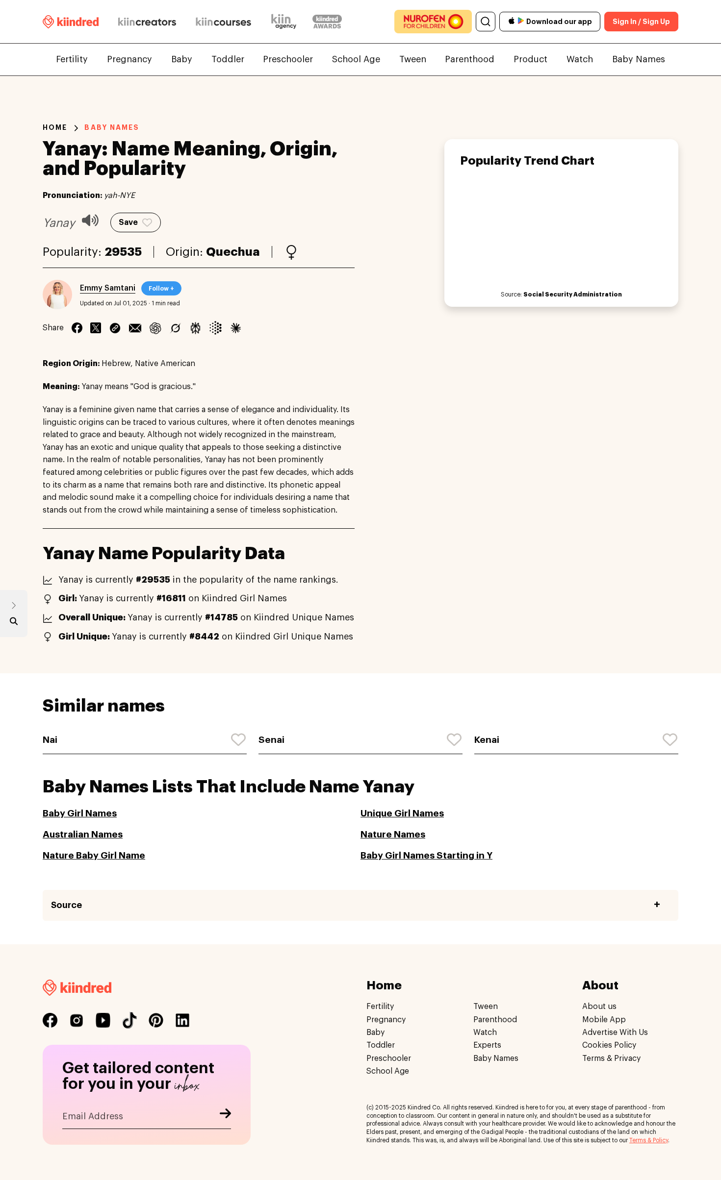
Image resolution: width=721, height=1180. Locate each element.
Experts (487, 1045)
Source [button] (66, 905)
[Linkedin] (115, 328)
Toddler (227, 59)
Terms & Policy (648, 1140)
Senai (271, 739)
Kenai (486, 739)
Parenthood (469, 59)
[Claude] (236, 328)
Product (530, 59)
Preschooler (288, 59)
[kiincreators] (147, 21)
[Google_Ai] (215, 328)
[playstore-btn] (520, 21)
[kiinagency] (286, 21)
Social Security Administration (572, 294)
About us (599, 1006)
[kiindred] (71, 21)
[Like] (239, 740)
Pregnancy (129, 59)
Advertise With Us (615, 1032)
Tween (412, 59)
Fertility (72, 59)
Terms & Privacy (611, 1058)
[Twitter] (95, 328)
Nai (50, 739)
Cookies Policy (609, 1045)
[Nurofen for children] (433, 21)
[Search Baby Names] (14, 623)
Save (128, 222)
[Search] (485, 21)
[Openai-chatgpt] (155, 328)
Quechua (233, 252)
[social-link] (50, 1020)
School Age (356, 59)
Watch (579, 59)
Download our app (559, 21)
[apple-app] (511, 22)
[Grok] (175, 328)
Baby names (111, 127)
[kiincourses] (224, 21)
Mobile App (604, 1019)
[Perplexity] (195, 328)
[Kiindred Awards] (327, 21)
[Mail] (135, 328)
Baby (181, 59)
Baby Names (638, 59)
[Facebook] (77, 328)
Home (55, 127)
